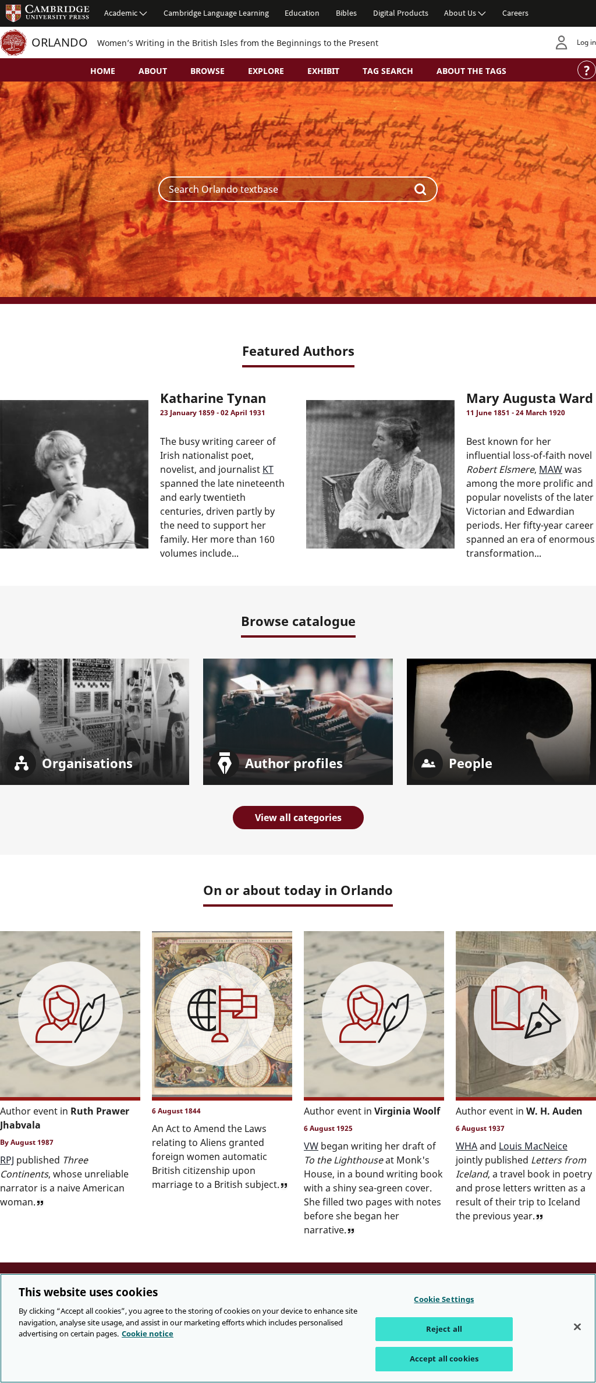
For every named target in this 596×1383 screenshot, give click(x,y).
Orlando (59, 42)
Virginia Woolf (407, 1111)
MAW (550, 469)
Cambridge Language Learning (216, 13)
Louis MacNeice (533, 1146)
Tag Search (388, 70)
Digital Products (400, 13)
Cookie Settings (444, 1299)
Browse (207, 70)
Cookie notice (147, 1333)
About (153, 70)
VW (311, 1146)
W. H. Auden (554, 1111)
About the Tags (471, 70)
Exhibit (323, 70)
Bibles (346, 13)
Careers (515, 13)
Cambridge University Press (48, 13)
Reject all (444, 1329)
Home (102, 70)
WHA (466, 1146)
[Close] (577, 1327)
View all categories (298, 817)
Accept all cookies (444, 1358)
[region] (298, 1328)
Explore (266, 70)
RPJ (7, 1160)
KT (268, 469)
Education (302, 13)
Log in (586, 42)
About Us (460, 13)
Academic (120, 13)
